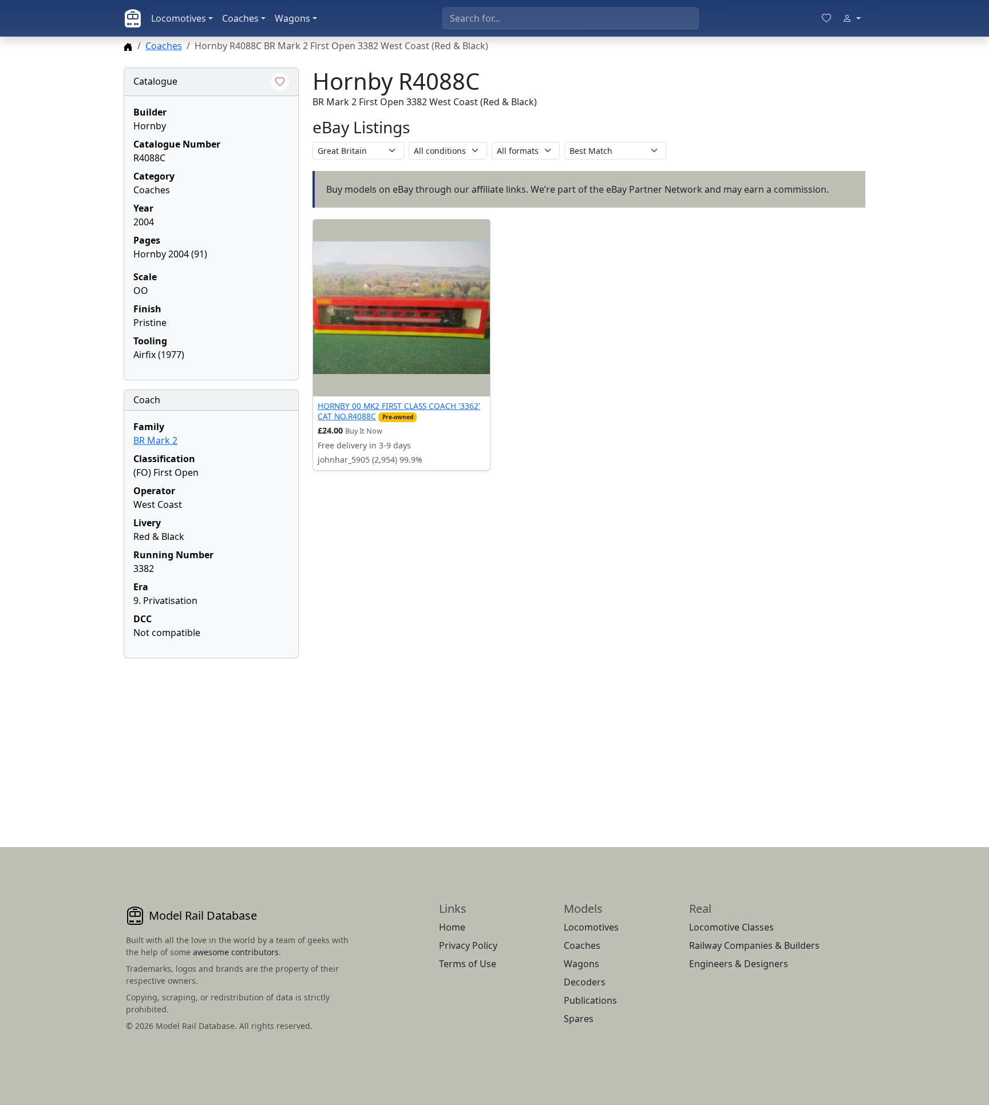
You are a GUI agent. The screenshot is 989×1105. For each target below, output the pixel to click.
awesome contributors (236, 952)
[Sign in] (851, 18)
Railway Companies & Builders (754, 945)
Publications (590, 1000)
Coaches (240, 18)
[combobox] (570, 18)
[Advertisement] (211, 738)
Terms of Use (467, 963)
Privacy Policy (468, 945)
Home (452, 927)
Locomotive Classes (731, 927)
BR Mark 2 (155, 440)
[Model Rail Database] (133, 18)
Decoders (585, 982)
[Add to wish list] (280, 82)
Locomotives (178, 18)
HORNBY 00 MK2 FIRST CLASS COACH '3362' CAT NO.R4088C (399, 411)
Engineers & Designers (738, 963)
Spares (579, 1018)
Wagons (292, 18)
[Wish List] (826, 18)
